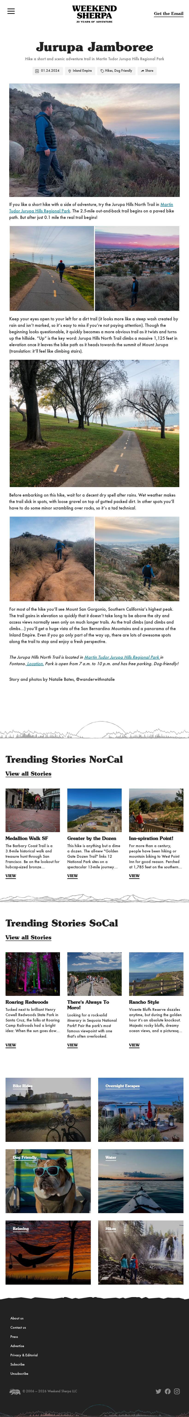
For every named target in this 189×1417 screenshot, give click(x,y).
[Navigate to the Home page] (94, 14)
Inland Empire (82, 71)
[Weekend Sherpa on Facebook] (168, 1391)
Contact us (18, 1328)
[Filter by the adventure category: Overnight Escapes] (140, 1080)
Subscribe (17, 1364)
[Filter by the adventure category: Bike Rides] (48, 1080)
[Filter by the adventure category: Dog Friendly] (48, 1151)
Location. (35, 664)
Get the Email (168, 14)
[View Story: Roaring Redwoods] (33, 974)
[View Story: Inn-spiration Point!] (156, 810)
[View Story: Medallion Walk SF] (33, 810)
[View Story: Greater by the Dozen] (94, 810)
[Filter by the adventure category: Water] (140, 1151)
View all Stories (28, 774)
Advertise (17, 1346)
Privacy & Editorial (24, 1355)
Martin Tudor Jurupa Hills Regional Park (122, 657)
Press (14, 1337)
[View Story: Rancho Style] (156, 974)
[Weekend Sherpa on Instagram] (177, 1391)
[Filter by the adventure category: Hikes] (140, 1223)
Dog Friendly (123, 71)
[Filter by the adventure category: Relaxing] (48, 1223)
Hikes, (109, 71)
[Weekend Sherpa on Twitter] (158, 1391)
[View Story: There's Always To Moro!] (94, 974)
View (11, 876)
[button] (11, 11)
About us (17, 1318)
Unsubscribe (19, 1374)
